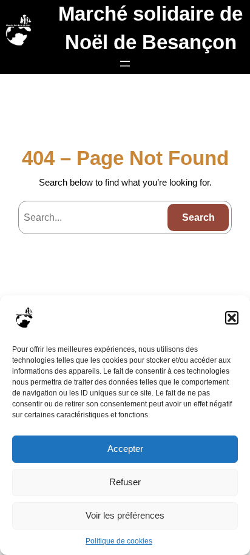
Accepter (125, 448)
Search (198, 217)
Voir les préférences (125, 515)
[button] (232, 318)
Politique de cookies (119, 541)
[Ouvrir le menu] (125, 63)
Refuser (125, 482)
